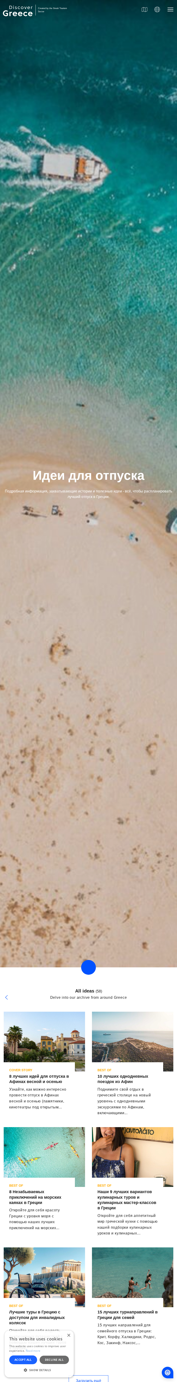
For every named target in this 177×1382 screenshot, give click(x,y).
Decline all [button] (54, 1360)
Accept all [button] (23, 1360)
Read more (33, 1351)
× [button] (68, 1335)
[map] (144, 9)
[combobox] (42, 789)
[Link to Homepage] (18, 19)
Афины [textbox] (17, 789)
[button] (39, 1370)
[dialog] (39, 1354)
